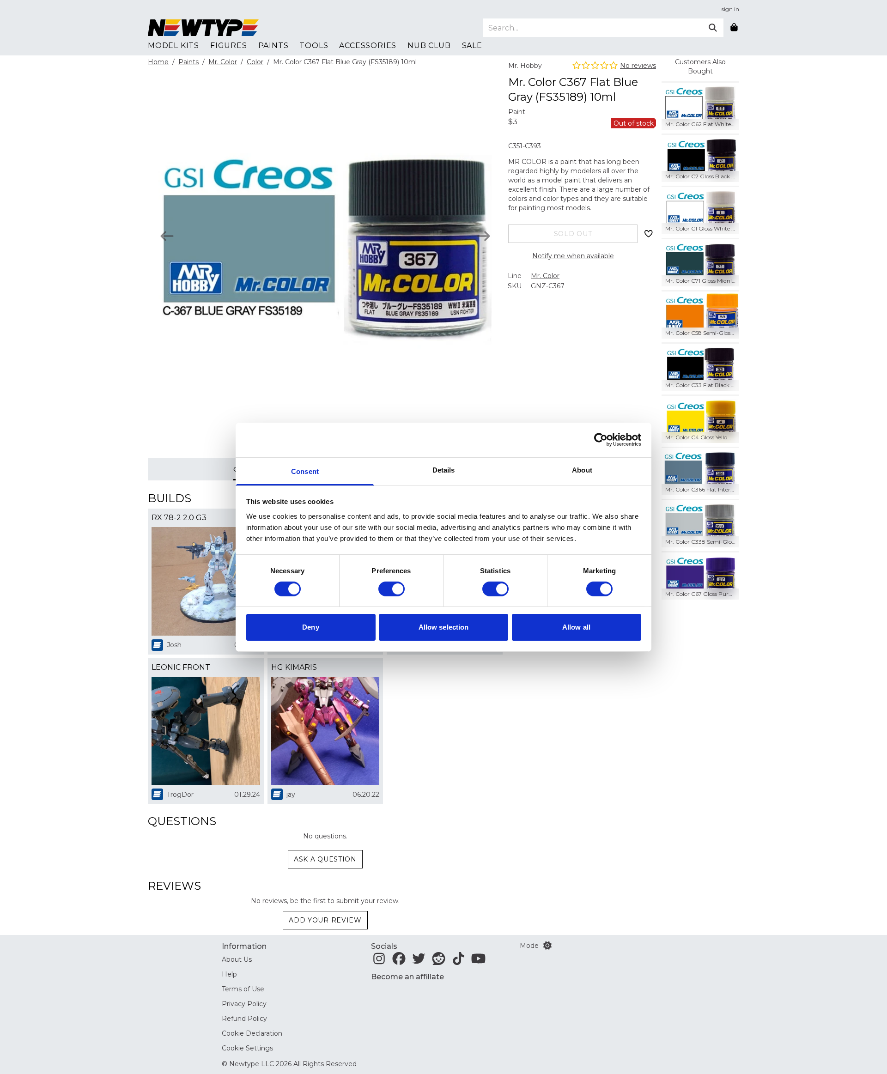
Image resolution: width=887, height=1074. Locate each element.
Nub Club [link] (428, 45)
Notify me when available (573, 256)
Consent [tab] (305, 471)
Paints (188, 62)
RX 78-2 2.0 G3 (179, 517)
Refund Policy (244, 1018)
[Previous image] (167, 236)
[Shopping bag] (734, 27)
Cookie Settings (247, 1048)
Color (255, 62)
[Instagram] (379, 961)
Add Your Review (325, 920)
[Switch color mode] (547, 945)
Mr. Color (222, 62)
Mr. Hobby (525, 65)
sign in (730, 9)
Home (158, 62)
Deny (310, 627)
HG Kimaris (294, 667)
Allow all (576, 627)
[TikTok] (458, 961)
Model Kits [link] (173, 45)
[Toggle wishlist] (648, 233)
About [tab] (582, 469)
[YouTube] (478, 961)
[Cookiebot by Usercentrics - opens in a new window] (600, 440)
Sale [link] (472, 45)
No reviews (638, 65)
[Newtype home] (203, 27)
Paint (516, 112)
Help (229, 974)
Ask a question (325, 859)
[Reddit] (439, 961)
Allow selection (444, 627)
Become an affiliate (407, 976)
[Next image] (483, 236)
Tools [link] (313, 45)
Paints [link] (273, 45)
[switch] (391, 589)
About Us (237, 959)
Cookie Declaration (252, 1033)
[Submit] (712, 27)
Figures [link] (228, 45)
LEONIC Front (181, 667)
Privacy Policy (244, 1004)
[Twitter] (419, 961)
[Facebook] (399, 961)
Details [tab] (443, 469)
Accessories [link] (367, 45)
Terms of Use (243, 989)
